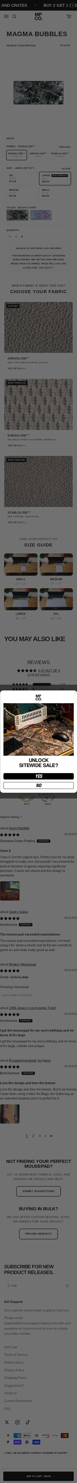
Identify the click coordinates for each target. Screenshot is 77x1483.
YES (38, 776)
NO (38, 785)
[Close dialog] (74, 693)
